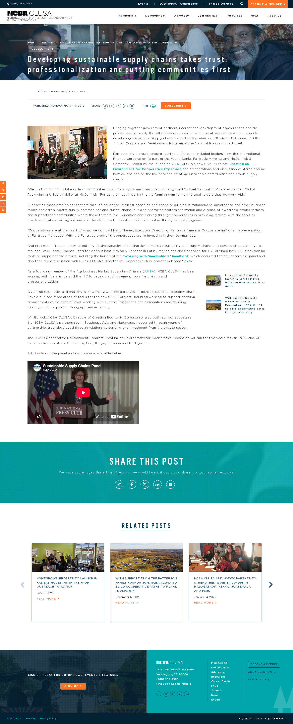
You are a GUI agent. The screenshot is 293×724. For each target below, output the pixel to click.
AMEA (149, 271)
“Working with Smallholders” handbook (156, 256)
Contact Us (257, 679)
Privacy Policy (48, 719)
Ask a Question (260, 672)
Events (143, 4)
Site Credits (14, 719)
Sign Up (71, 686)
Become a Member (266, 4)
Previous (23, 585)
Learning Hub (208, 16)
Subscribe (174, 106)
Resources (234, 16)
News (255, 16)
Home (31, 43)
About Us (274, 16)
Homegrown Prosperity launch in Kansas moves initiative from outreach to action (67, 582)
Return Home (60, 14)
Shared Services (221, 4)
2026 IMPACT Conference (178, 4)
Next (271, 585)
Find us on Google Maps (172, 684)
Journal (216, 690)
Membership (127, 16)
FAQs (214, 686)
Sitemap (31, 719)
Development (155, 16)
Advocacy (181, 16)
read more (46, 599)
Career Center (221, 681)
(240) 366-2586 (167, 679)
